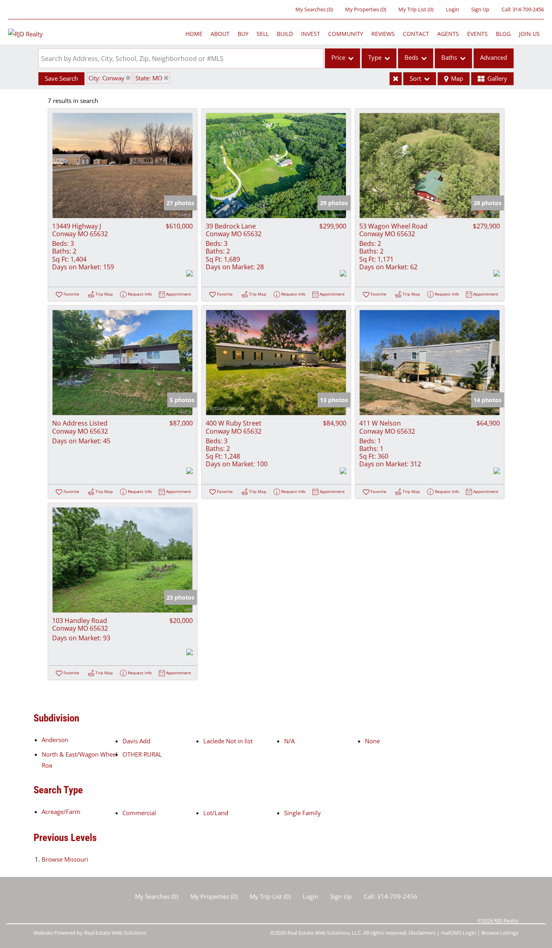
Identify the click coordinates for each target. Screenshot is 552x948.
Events (477, 34)
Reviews (383, 34)
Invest (310, 34)
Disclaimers (422, 932)
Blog (503, 34)
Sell (263, 34)
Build (285, 34)
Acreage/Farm (61, 811)
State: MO (148, 78)
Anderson (55, 740)
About (220, 34)
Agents (448, 34)
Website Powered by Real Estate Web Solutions (90, 932)
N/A (289, 741)
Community (345, 34)
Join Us (529, 34)
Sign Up (480, 9)
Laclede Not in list (228, 741)
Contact (416, 34)
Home (193, 34)
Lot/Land (215, 813)
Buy (243, 34)
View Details (122, 165)
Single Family (302, 813)
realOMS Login (458, 932)
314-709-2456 (528, 9)
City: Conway (106, 78)
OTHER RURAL (142, 754)
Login (452, 9)
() (314, 9)
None (372, 741)
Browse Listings (499, 932)
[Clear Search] (396, 78)
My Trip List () (416, 9)
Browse (65, 859)
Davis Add (136, 741)
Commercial (139, 813)
